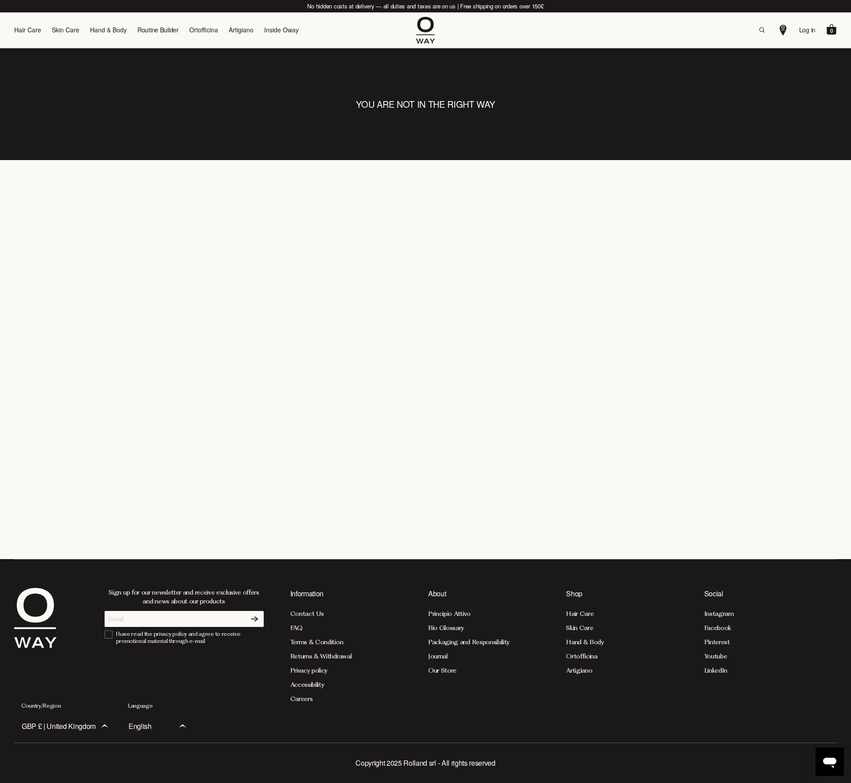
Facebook (717, 627)
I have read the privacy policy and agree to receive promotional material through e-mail (178, 637)
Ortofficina (203, 29)
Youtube (715, 656)
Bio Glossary (446, 627)
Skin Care (65, 29)
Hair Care (27, 29)
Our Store (442, 670)
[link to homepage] (35, 645)
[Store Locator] (783, 30)
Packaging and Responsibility (469, 642)
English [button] (140, 726)
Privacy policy (309, 670)
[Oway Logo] (425, 30)
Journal (438, 656)
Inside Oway (281, 29)
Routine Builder (158, 29)
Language (140, 705)
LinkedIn (715, 670)
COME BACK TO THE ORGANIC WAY (425, 366)
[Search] (762, 30)
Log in (807, 29)
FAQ (296, 627)
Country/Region (41, 705)
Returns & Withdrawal (321, 656)
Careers (301, 698)
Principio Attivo (449, 613)
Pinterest (717, 642)
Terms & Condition (317, 642)
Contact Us (307, 613)
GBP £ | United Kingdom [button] (59, 726)
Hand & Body (108, 29)
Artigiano (241, 29)
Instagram (719, 613)
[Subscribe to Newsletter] (255, 619)
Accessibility (307, 684)
